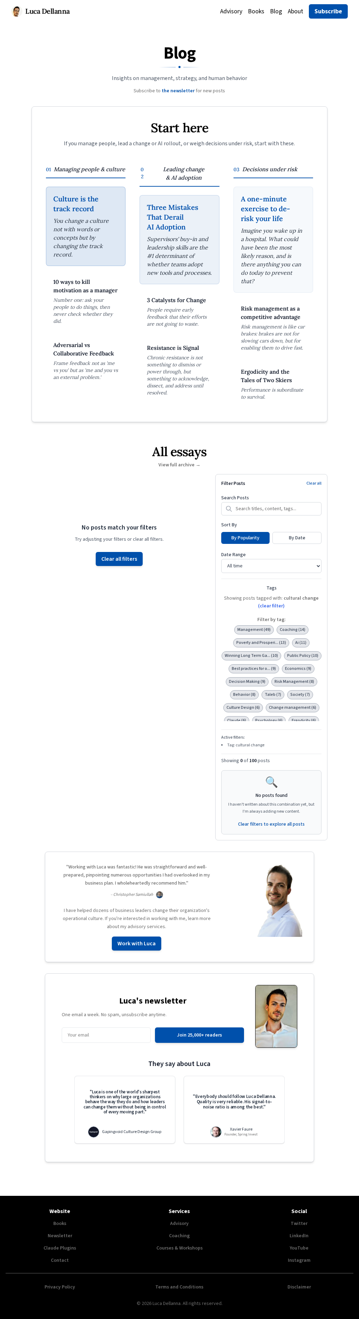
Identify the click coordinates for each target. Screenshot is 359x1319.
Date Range (233, 554)
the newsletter (178, 90)
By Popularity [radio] (245, 537)
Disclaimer (299, 1287)
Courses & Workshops (179, 1248)
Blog (276, 11)
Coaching (179, 1235)
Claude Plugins (59, 1248)
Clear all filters (119, 559)
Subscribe (328, 11)
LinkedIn (299, 1235)
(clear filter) (271, 605)
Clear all (313, 483)
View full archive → (179, 464)
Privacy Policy (60, 1287)
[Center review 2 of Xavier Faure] (234, 1109)
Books (256, 11)
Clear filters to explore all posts (271, 824)
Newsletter (60, 1235)
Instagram (299, 1260)
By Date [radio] (297, 537)
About (295, 11)
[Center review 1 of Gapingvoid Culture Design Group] (124, 1109)
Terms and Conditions (179, 1287)
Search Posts (235, 497)
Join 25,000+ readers (199, 1035)
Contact (60, 1260)
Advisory (231, 11)
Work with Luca (136, 943)
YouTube (299, 1248)
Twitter (299, 1223)
